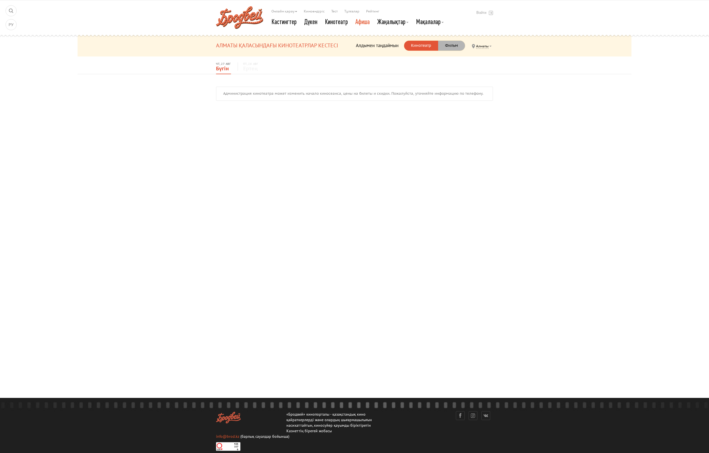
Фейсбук (460, 415)
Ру (11, 24)
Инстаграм (473, 415)
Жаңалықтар (392, 21)
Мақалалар (429, 21)
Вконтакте (485, 415)
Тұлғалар (351, 11)
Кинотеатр (336, 21)
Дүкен (310, 21)
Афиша (362, 21)
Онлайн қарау (283, 11)
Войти (481, 12)
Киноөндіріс (314, 11)
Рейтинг (372, 11)
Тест (334, 11)
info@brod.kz (227, 436)
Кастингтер (284, 21)
